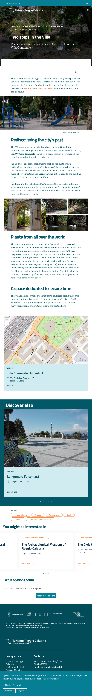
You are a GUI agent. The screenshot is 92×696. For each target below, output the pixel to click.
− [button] (7, 322)
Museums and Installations (35, 537)
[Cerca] (87, 10)
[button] (40, 501)
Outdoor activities (28, 26)
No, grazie (21, 690)
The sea (38, 515)
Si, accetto (8, 690)
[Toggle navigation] (5, 10)
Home (14, 26)
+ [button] (7, 319)
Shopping (17, 519)
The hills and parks (51, 26)
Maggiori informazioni (13, 685)
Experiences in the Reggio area (40, 519)
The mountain (54, 515)
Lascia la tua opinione (46, 595)
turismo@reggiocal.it (51, 667)
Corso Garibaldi (44, 88)
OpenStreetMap (75, 363)
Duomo (28, 88)
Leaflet (67, 363)
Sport (69, 515)
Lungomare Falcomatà (23, 476)
